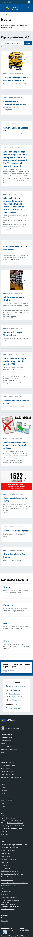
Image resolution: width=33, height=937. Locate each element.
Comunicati (6, 124)
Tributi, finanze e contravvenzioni (11, 777)
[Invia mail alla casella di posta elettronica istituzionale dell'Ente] (15, 825)
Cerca (28, 43)
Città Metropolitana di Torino (9, 871)
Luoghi (3, 803)
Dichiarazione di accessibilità (9, 897)
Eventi (3, 806)
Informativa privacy (7, 891)
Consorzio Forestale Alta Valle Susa (12, 874)
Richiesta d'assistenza (7, 909)
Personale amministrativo (9, 749)
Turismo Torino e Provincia (9, 886)
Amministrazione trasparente (10, 900)
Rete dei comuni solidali (8, 850)
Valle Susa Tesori (6, 853)
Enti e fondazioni (6, 743)
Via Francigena (5, 856)
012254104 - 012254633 (15, 823)
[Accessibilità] (4, 932)
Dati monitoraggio (6, 928)
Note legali (4, 894)
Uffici (2, 755)
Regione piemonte (6, 868)
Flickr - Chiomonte (6, 877)
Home (2, 15)
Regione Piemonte (7, 2)
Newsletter (4, 921)
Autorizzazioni (5, 768)
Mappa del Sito (24, 930)
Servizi (22, 928)
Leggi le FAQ (5, 902)
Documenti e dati (6, 740)
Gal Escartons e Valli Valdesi (9, 847)
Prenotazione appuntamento (10, 907)
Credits (10, 930)
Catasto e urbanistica (7, 771)
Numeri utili (4, 834)
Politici (3, 752)
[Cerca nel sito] (27, 8)
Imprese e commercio (7, 774)
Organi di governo (6, 746)
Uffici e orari (4, 831)
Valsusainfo (4, 862)
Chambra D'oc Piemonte (8, 859)
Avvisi (5, 98)
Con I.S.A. (4, 889)
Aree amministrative (7, 738)
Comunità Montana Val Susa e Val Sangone (14, 883)
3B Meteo (4, 865)
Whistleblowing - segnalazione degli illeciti (14, 845)
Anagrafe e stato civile (8, 765)
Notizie (5, 74)
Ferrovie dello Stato (7, 880)
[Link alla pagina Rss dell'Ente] (2, 918)
